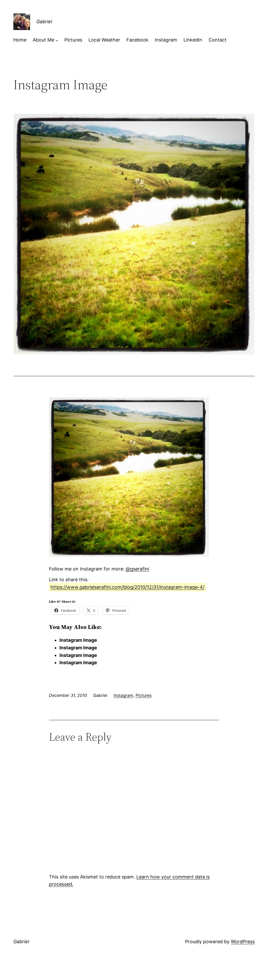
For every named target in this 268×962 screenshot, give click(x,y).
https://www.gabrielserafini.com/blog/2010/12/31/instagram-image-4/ (127, 587)
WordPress (243, 941)
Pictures (144, 695)
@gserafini (137, 569)
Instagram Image (78, 640)
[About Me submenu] (56, 40)
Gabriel (44, 21)
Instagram (123, 695)
